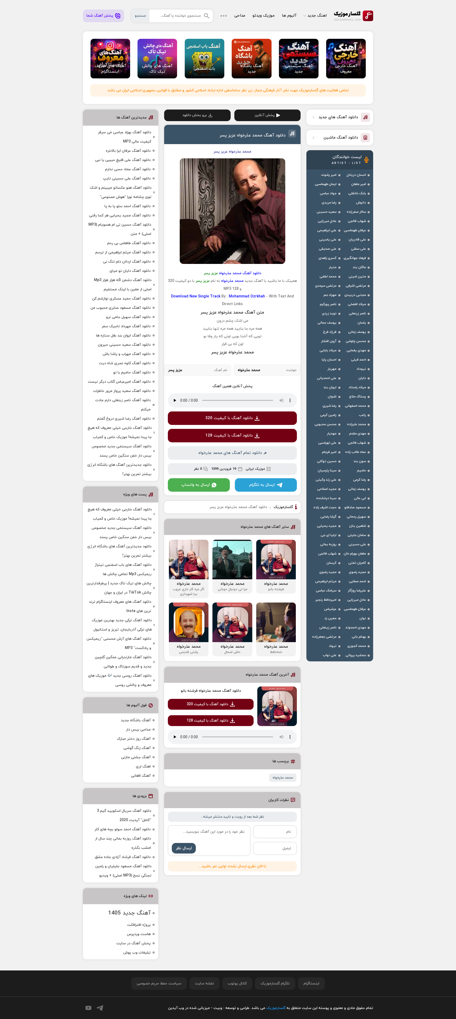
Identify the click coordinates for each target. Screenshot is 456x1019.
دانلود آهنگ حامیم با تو (132, 372)
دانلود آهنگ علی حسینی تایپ (127, 178)
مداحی (239, 15)
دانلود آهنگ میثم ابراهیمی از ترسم (123, 252)
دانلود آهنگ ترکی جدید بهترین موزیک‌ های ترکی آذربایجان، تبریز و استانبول (122, 625)
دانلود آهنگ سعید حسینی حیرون (124, 344)
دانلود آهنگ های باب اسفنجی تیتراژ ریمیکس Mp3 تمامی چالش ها (123, 569)
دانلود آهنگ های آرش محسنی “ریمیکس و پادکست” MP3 (119, 643)
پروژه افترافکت (139, 924)
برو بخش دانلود (194, 115)
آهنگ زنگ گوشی (137, 748)
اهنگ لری (143, 766)
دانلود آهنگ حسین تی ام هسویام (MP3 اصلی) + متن (119, 229)
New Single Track (204, 296)
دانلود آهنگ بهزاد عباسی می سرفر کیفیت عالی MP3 (124, 137)
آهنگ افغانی (141, 775)
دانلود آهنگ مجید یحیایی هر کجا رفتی (120, 215)
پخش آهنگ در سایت (133, 943)
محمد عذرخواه (283, 777)
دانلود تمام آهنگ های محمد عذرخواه (230, 453)
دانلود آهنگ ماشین (341, 137)
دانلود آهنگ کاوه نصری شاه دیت (125, 363)
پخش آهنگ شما (100, 15)
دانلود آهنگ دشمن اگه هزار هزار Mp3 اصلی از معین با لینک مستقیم (122, 285)
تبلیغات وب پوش (137, 952)
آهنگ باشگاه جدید (136, 720)
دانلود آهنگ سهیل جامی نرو (128, 317)
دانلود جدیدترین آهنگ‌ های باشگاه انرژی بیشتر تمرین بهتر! (119, 469)
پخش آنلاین (265, 115)
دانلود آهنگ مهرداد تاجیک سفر (126, 326)
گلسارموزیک (353, 16)
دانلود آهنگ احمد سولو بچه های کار (122, 829)
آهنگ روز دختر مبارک (134, 738)
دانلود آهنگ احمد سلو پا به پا (127, 206)
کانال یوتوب (237, 983)
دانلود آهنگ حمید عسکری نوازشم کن (121, 298)
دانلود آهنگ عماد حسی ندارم (128, 169)
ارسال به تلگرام (262, 485)
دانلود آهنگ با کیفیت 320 (229, 418)
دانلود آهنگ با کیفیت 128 (229, 435)
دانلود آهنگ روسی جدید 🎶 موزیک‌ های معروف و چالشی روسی (119, 680)
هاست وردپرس (139, 934)
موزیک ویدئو (263, 15)
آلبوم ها (289, 15)
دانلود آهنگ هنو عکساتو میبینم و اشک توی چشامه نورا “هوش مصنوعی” (120, 192)
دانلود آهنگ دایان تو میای (130, 270)
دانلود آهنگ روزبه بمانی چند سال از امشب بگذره (123, 843)
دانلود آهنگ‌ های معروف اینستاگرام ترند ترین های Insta (120, 606)
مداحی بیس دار (138, 729)
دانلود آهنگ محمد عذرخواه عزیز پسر (253, 135)
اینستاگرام (311, 983)
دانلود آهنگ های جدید (338, 117)
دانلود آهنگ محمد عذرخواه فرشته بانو (211, 690)
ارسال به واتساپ (195, 485)
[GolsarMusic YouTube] (88, 1008)
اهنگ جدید (317, 15)
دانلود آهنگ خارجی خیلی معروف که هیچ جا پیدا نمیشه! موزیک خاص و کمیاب (120, 432)
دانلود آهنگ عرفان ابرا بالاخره (128, 150)
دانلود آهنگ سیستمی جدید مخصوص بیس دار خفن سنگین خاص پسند (121, 451)
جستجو (140, 15)
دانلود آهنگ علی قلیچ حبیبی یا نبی (123, 160)
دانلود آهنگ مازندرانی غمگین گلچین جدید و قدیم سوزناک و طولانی (123, 662)
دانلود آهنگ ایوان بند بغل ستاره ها (123, 335)
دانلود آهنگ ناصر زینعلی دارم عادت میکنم (123, 405)
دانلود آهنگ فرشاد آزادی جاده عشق (123, 857)
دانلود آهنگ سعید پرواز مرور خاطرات (122, 391)
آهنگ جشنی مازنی (136, 757)
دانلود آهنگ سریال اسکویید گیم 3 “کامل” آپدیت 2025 (124, 815)
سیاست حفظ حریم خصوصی (159, 983)
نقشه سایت (204, 983)
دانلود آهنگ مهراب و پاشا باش (127, 354)
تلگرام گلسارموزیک (275, 983)
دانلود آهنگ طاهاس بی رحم (129, 243)
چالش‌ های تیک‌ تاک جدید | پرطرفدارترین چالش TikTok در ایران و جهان (119, 588)
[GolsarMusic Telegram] (100, 1008)
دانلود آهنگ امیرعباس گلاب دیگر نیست (119, 381)
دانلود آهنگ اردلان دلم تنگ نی (127, 261)
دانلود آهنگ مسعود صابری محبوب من (121, 307)
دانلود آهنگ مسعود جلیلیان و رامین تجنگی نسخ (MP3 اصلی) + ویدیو (123, 871)
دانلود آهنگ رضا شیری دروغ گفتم (124, 418)
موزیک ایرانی (255, 469)
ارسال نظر (184, 848)
